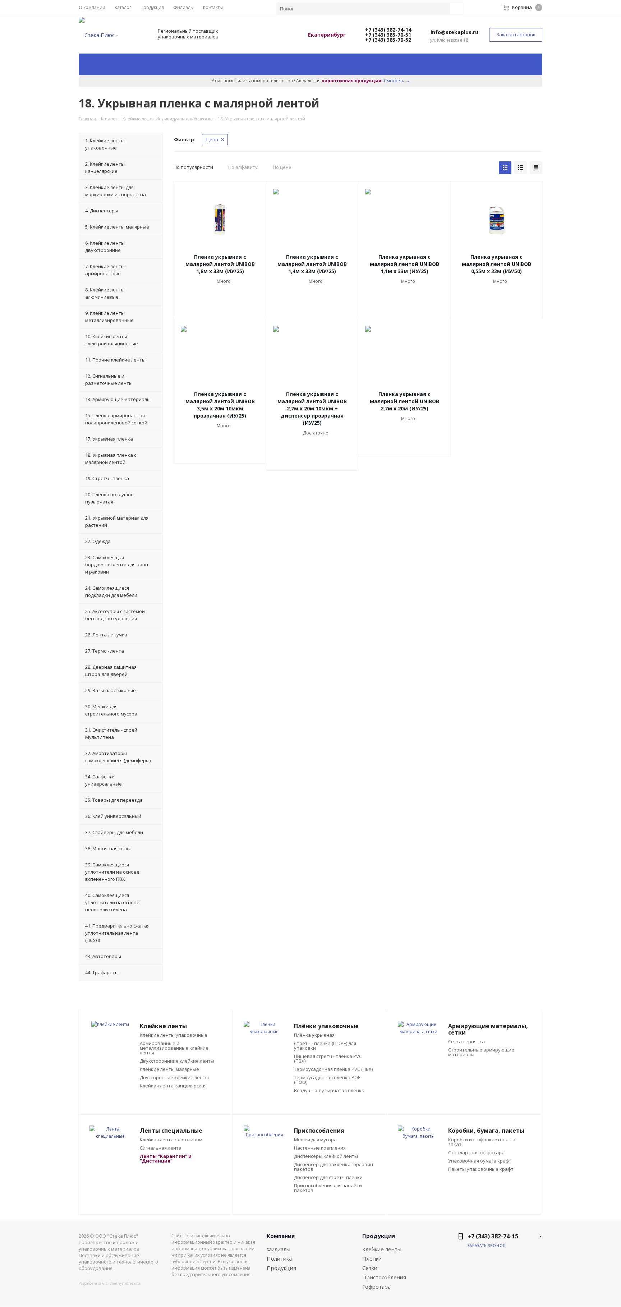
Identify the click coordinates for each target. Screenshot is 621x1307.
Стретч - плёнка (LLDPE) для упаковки (325, 1045)
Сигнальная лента (160, 1148)
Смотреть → (397, 81)
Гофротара (376, 1286)
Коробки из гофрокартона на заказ (481, 1142)
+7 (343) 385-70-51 (387, 34)
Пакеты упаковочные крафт (481, 1169)
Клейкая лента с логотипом (171, 1139)
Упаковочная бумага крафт (479, 1161)
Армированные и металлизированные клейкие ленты (174, 1048)
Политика (279, 1258)
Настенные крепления (320, 1148)
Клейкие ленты (381, 1249)
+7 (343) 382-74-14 (387, 29)
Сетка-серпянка (466, 1041)
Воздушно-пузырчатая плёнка (329, 1090)
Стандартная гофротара (476, 1152)
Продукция (281, 1267)
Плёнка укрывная (314, 1035)
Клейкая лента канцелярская (173, 1085)
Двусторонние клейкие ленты (174, 1077)
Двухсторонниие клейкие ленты (177, 1061)
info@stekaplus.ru (454, 32)
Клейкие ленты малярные (169, 1069)
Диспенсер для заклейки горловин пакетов (333, 1167)
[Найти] (456, 9)
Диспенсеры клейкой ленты (326, 1156)
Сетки (369, 1267)
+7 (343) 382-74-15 (493, 1236)
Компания (281, 1235)
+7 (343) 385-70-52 (387, 39)
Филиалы (278, 1249)
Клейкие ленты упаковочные (173, 1035)
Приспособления (384, 1277)
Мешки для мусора (315, 1139)
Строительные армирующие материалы (481, 1052)
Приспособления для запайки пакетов (328, 1188)
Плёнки (372, 1258)
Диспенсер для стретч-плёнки (328, 1177)
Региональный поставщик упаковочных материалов (188, 34)
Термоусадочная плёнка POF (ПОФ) (327, 1080)
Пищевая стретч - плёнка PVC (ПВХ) (328, 1058)
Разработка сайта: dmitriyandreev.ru (109, 1283)
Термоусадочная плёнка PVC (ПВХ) (333, 1069)
